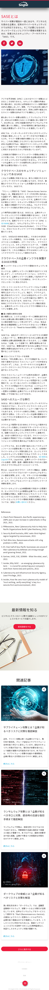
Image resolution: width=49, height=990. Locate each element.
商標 (24, 975)
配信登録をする (24, 626)
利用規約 (24, 969)
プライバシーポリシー (24, 962)
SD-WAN (4, 223)
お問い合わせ (21, 502)
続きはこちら (8, 763)
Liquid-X (4, 459)
